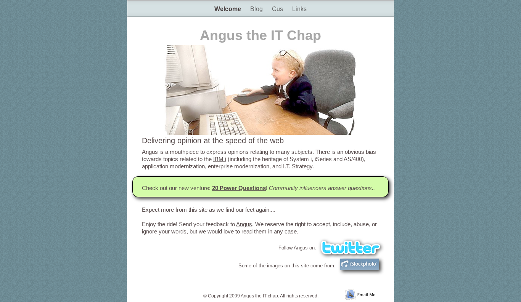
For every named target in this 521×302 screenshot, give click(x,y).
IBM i (219, 159)
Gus (278, 9)
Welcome (228, 9)
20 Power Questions (239, 188)
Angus (244, 224)
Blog (257, 9)
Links (299, 9)
